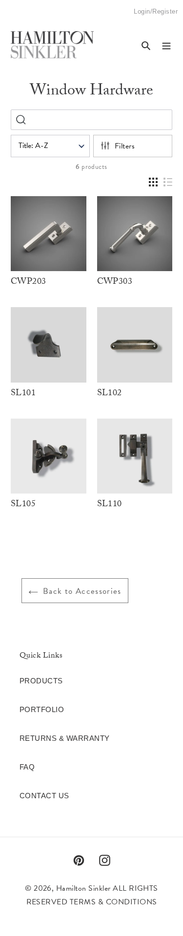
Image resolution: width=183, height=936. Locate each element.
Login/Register (155, 15)
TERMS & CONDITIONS (113, 902)
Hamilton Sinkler (83, 888)
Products (41, 681)
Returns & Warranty (65, 738)
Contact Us (44, 795)
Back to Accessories (82, 591)
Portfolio (42, 709)
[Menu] (166, 44)
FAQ (27, 767)
